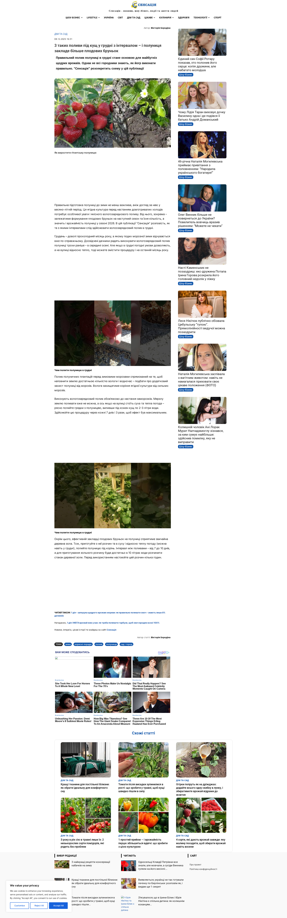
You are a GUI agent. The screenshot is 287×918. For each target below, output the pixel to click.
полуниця (111, 644)
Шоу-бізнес (185, 74)
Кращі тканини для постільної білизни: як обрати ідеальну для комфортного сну (85, 788)
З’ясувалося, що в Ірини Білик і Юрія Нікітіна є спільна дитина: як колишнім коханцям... (161, 901)
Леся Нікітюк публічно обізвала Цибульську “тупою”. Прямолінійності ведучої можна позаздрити (201, 326)
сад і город (126, 644)
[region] (39, 896)
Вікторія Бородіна (160, 27)
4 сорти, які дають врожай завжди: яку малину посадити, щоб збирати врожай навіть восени (201, 843)
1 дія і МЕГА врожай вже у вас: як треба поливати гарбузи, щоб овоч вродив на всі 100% (113, 622)
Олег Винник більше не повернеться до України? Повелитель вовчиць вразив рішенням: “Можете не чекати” (200, 220)
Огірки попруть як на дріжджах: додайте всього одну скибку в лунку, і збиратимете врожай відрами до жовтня (199, 789)
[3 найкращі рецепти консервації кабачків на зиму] (61, 864)
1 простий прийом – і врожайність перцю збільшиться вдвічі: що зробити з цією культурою (143, 843)
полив (99, 644)
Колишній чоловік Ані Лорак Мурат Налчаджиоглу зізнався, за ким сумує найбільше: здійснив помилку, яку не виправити (200, 434)
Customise (19, 905)
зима (68, 644)
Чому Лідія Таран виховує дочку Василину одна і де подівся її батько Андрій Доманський (201, 115)
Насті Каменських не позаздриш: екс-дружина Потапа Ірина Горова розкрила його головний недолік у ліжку (202, 273)
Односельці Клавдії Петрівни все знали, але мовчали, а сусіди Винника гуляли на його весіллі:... (160, 865)
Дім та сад (60, 34)
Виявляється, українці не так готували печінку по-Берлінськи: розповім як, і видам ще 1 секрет (161, 883)
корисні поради (83, 644)
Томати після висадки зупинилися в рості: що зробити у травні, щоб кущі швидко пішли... (93, 901)
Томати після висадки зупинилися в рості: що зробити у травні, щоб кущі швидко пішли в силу (141, 788)
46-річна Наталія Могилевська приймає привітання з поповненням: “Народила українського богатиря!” (200, 167)
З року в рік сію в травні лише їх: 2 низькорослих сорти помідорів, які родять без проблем (82, 843)
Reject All (39, 905)
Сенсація (111, 629)
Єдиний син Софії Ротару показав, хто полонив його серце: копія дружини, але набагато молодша (197, 64)
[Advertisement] (112, 179)
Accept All (58, 905)
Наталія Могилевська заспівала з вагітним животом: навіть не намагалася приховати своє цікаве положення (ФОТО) (201, 379)
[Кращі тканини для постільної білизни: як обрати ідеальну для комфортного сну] (86, 759)
